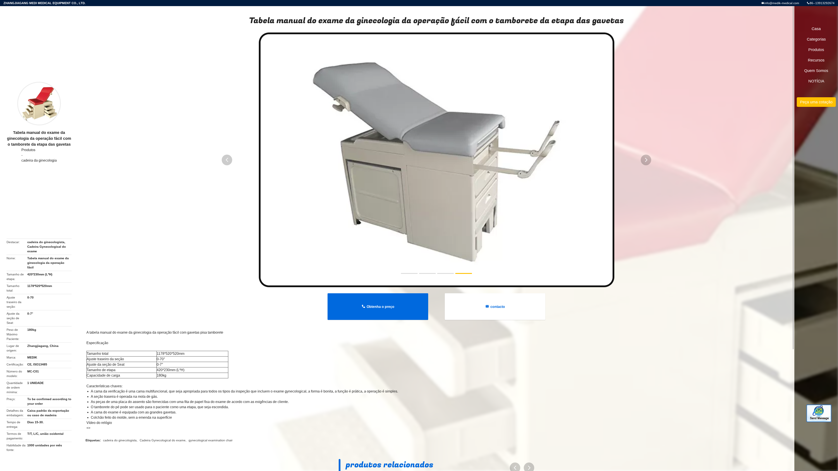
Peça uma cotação (816, 102)
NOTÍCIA (816, 81)
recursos (816, 60)
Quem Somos (816, 70)
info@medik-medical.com (781, 3)
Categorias (816, 39)
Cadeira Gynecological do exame (162, 440)
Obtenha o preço (380, 307)
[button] (227, 160)
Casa (816, 29)
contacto (497, 307)
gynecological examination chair (211, 440)
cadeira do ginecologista (120, 440)
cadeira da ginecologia (39, 160)
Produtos (28, 150)
